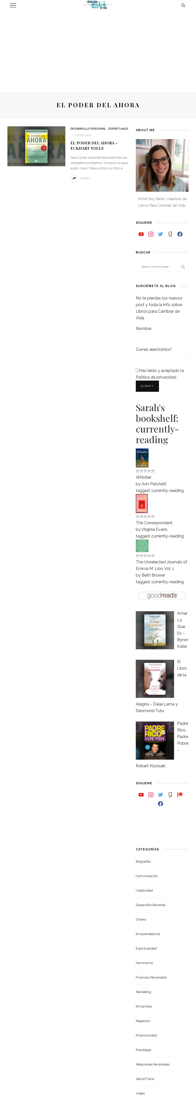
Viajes (140, 1093)
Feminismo (144, 963)
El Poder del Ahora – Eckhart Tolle (94, 145)
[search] (183, 5)
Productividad (146, 1035)
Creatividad (144, 890)
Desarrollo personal (88, 128)
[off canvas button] (13, 5)
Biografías (143, 861)
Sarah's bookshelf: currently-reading (157, 423)
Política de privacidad (156, 377)
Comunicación (147, 876)
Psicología (143, 1050)
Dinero (141, 919)
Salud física (145, 1079)
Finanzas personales (151, 977)
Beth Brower (153, 575)
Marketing (143, 992)
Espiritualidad (120, 128)
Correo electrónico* (154, 349)
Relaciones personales (153, 1064)
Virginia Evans (154, 529)
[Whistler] (142, 457)
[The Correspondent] (142, 503)
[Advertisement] (98, 48)
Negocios (143, 1021)
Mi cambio (144, 1006)
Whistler (143, 477)
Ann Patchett (154, 484)
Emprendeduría (148, 934)
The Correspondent (154, 522)
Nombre (143, 328)
